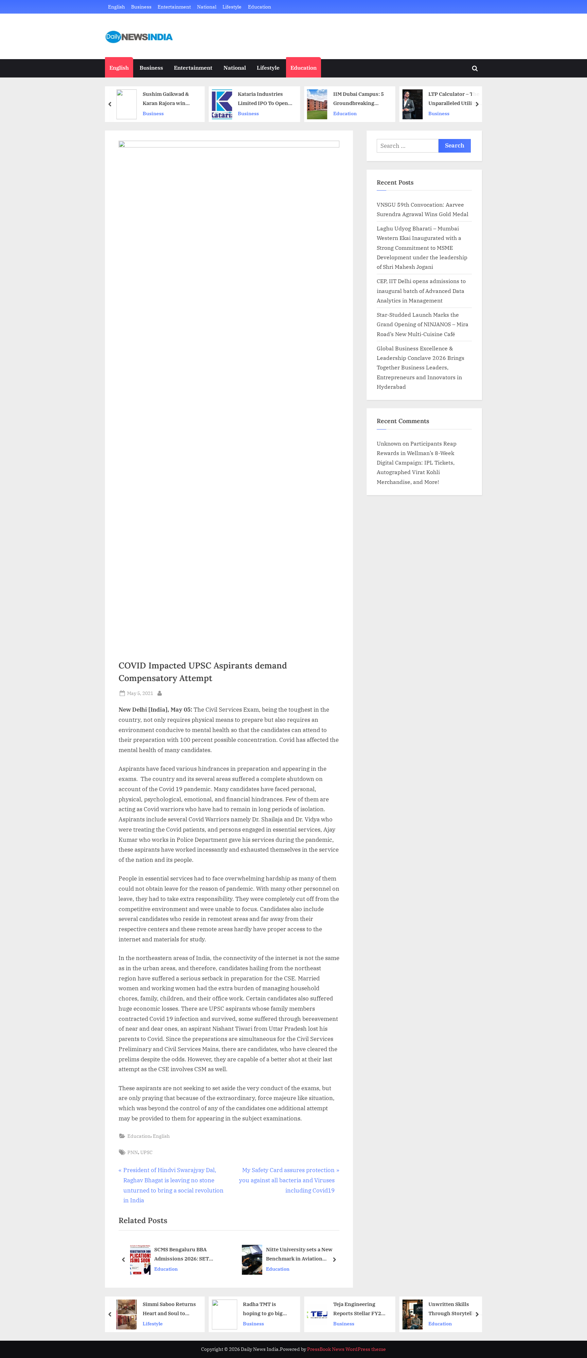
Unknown (389, 443)
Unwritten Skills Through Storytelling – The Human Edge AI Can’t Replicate (454, 1309)
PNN (132, 1152)
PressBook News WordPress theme (346, 1349)
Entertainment (174, 6)
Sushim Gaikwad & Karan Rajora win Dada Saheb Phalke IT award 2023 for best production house (169, 99)
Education (259, 6)
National (206, 6)
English (116, 6)
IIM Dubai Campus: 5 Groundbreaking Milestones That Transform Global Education (358, 99)
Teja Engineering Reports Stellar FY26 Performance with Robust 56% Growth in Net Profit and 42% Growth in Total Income (359, 1309)
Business (141, 6)
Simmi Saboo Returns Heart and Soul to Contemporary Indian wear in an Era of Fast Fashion (169, 1309)
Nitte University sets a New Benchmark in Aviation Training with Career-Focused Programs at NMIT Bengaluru (303, 1254)
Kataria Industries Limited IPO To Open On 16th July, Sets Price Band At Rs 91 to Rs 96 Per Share (264, 99)
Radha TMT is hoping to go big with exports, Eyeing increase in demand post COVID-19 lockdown (265, 1309)
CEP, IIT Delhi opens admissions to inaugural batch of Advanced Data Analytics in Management (421, 290)
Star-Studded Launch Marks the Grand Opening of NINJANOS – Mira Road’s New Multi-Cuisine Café (422, 324)
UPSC (146, 1152)
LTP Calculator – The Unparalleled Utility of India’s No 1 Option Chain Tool (455, 99)
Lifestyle (232, 6)
